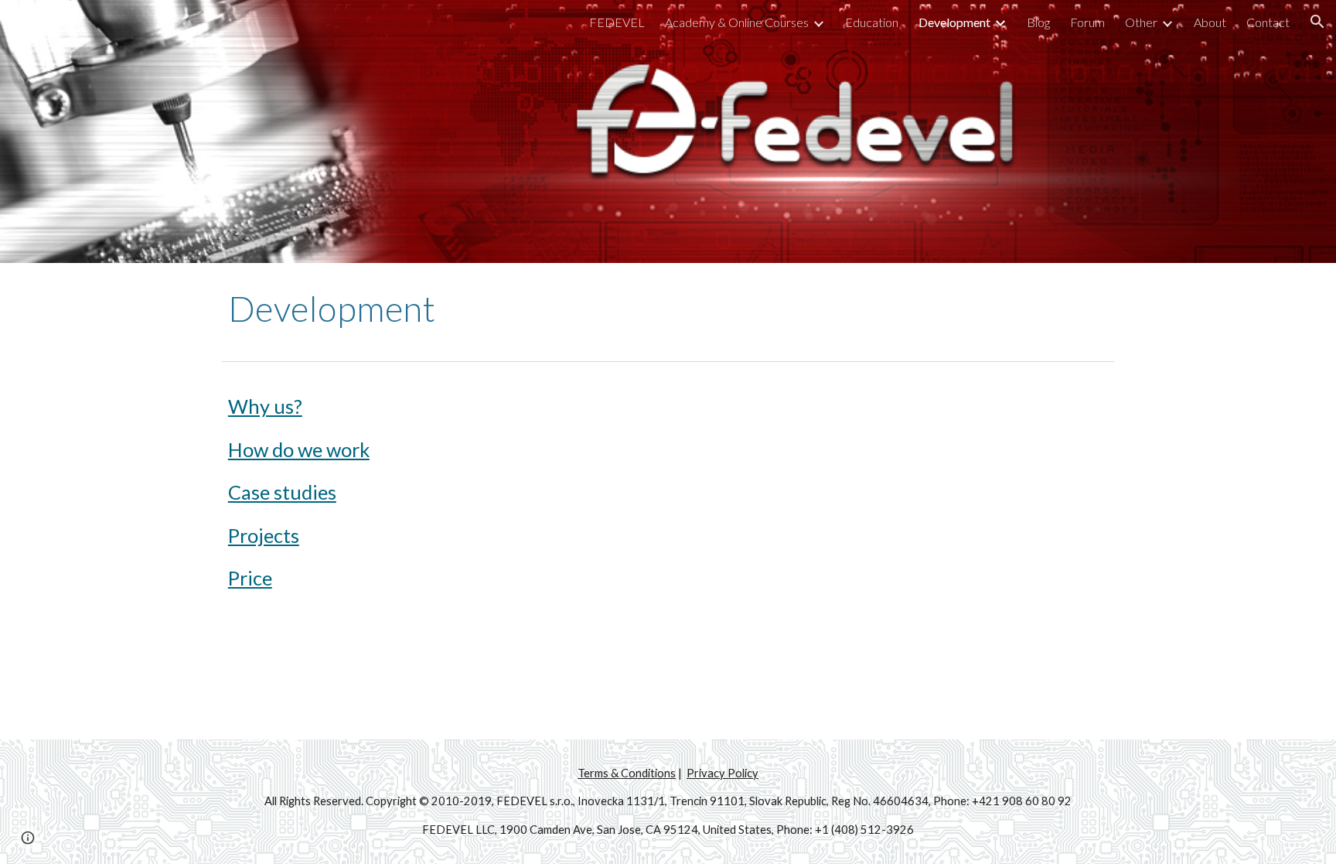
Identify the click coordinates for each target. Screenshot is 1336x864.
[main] (668, 309)
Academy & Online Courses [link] (737, 22)
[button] (1317, 21)
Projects (263, 535)
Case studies (282, 492)
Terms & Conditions (627, 773)
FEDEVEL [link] (617, 22)
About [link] (1210, 22)
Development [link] (954, 22)
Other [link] (1141, 22)
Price (250, 577)
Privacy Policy (722, 773)
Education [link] (871, 22)
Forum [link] (1087, 22)
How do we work (299, 449)
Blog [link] (1038, 22)
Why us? (265, 406)
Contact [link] (1268, 22)
